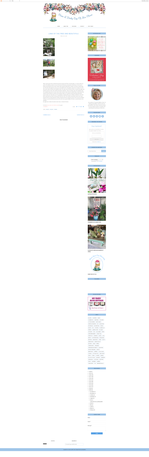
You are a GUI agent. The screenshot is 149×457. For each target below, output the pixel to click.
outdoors (96, 359)
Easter (89, 327)
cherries (95, 351)
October (91, 395)
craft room (102, 353)
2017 (90, 376)
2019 (90, 373)
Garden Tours (95, 329)
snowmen (94, 361)
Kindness (95, 335)
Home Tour (99, 333)
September (92, 396)
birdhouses (90, 351)
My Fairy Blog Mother (83, 449)
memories (103, 357)
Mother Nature (95, 337)
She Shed (90, 343)
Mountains (102, 337)
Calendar (94, 317)
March (91, 408)
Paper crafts (95, 339)
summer (98, 361)
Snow (94, 343)
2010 (90, 388)
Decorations (96, 325)
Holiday (51, 109)
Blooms (89, 317)
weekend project (100, 363)
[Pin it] (83, 107)
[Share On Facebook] (79, 107)
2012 (90, 384)
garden (102, 355)
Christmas (96, 319)
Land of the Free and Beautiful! (63, 33)
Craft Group (98, 321)
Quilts (103, 339)
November (92, 393)
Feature (96, 327)
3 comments (45, 106)
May (91, 404)
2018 (90, 374)
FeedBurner (99, 141)
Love (103, 335)
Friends (89, 329)
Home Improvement (92, 333)
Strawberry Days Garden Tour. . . (95, 222)
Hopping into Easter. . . (93, 194)
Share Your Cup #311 (92, 274)
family (93, 355)
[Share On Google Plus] (81, 107)
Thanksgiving (91, 345)
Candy (99, 317)
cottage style (95, 353)
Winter (98, 349)
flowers (97, 355)
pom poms (101, 359)
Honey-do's (90, 335)
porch (89, 361)
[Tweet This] (77, 107)
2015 (90, 379)
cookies (89, 353)
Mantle (89, 337)
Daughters (102, 323)
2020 (90, 371)
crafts (89, 355)
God (94, 331)
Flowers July (102, 327)
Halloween (98, 331)
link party (98, 357)
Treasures (97, 345)
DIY (97, 323)
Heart (103, 331)
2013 (90, 383)
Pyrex (100, 339)
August (91, 398)
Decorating (90, 325)
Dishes (102, 325)
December (92, 391)
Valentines (101, 347)
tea (95, 363)
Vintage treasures (91, 349)
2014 (90, 381)
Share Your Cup (97, 341)
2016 (90, 378)
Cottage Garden (91, 321)
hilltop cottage (91, 357)
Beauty (47, 109)
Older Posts (80, 114)
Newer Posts (47, 114)
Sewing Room (90, 341)
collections (101, 351)
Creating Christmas (92, 323)
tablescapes (90, 363)
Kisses (100, 335)
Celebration (90, 319)
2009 (90, 389)
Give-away (90, 331)
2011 (90, 386)
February (92, 409)
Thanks (55, 109)
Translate (100, 161)
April (91, 406)
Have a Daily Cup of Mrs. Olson (70, 449)
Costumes (102, 319)
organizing (90, 359)
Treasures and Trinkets (92, 347)
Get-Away (101, 329)
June (91, 403)
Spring (97, 343)
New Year (90, 339)
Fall (93, 327)
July (91, 400)
